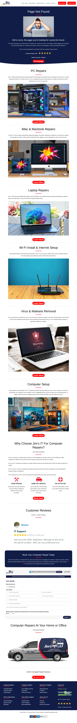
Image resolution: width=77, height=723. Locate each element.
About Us (42, 700)
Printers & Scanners (26, 692)
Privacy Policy (31, 712)
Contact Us (42, 702)
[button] (62, 3)
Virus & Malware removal (27, 688)
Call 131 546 (72, 3)
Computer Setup (25, 700)
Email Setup (24, 690)
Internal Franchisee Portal (51, 712)
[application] (27, 3)
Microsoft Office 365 (26, 704)
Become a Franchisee (45, 704)
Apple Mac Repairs (8, 688)
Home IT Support (25, 702)
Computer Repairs (8, 690)
